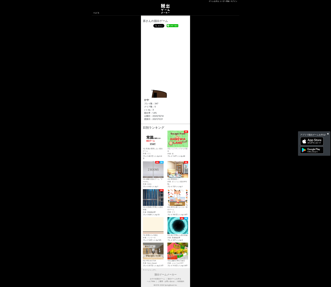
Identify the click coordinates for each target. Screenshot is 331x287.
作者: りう (147, 153)
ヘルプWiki (151, 281)
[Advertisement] (165, 47)
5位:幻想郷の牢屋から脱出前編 (153, 208)
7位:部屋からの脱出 (150, 235)
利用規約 (180, 281)
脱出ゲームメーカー (166, 274)
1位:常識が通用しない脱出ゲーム (153, 150)
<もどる (96, 13)
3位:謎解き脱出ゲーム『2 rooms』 (152, 180)
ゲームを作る (214, 1)
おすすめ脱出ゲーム (157, 279)
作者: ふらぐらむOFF (175, 263)
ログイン (234, 1)
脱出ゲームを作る (174, 279)
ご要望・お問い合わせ (166, 281)
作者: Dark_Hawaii (150, 263)
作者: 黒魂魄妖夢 (149, 212)
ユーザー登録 (224, 1)
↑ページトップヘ (149, 270)
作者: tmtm (147, 184)
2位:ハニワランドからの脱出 (177, 150)
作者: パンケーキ (149, 238)
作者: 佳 (170, 154)
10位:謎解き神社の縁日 (176, 261)
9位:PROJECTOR (149, 261)
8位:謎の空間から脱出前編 (177, 235)
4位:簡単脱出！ (173, 179)
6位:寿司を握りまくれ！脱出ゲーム (177, 208)
